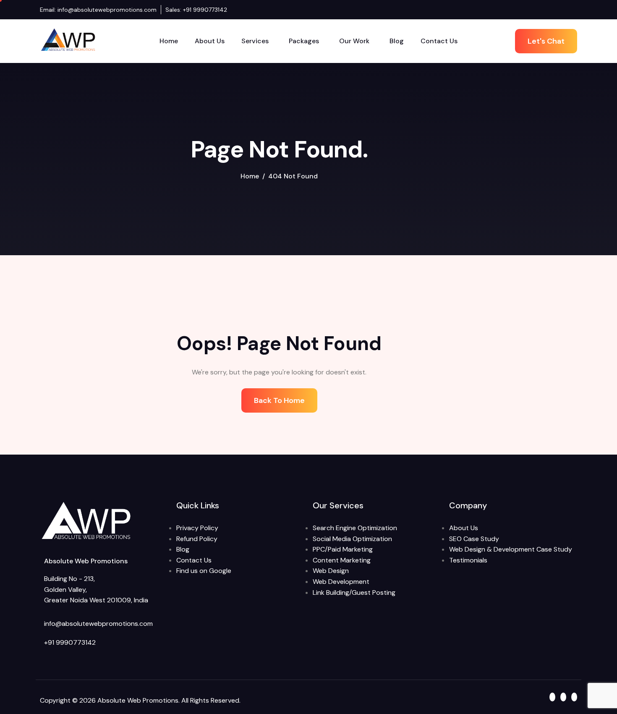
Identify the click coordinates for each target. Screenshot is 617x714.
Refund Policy (196, 538)
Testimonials (468, 560)
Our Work (354, 41)
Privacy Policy (197, 527)
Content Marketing (342, 560)
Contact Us (439, 41)
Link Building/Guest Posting (354, 592)
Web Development (341, 581)
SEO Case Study (474, 538)
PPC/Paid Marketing (343, 549)
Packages (304, 41)
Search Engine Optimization (355, 527)
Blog (397, 41)
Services (255, 41)
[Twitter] (574, 9)
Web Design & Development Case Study (510, 549)
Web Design (331, 570)
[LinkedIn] (566, 9)
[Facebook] (558, 9)
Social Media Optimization (352, 538)
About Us (210, 41)
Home (168, 41)
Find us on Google (203, 570)
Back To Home (279, 400)
